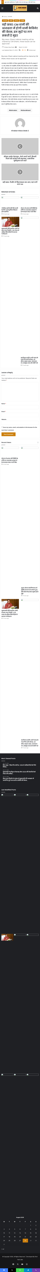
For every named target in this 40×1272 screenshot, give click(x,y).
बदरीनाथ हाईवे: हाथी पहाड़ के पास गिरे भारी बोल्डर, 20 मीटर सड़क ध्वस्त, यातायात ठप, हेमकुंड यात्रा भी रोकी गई (29, 360)
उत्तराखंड (10, 16)
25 (9, 1240)
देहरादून (16, 20)
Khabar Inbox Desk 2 (9, 47)
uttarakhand (26, 110)
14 (25, 1233)
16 (36, 1233)
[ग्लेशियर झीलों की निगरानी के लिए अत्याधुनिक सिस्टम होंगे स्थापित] (10, 201)
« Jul (2, 1249)
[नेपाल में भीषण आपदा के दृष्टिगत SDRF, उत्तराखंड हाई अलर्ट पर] (7, 1077)
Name (3, 403)
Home (5, 16)
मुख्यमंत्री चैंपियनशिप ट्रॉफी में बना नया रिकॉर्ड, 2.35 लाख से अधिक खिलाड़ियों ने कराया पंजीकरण (10, 231)
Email (3, 411)
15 (30, 1233)
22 (30, 1236)
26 (14, 1240)
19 (14, 1236)
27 (20, 1240)
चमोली (10, 20)
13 (20, 1233)
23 (36, 1236)
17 (4, 1236)
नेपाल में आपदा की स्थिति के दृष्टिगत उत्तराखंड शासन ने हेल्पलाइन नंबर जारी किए (29, 210)
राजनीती (22, 20)
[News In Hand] (20, 8)
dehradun (13, 110)
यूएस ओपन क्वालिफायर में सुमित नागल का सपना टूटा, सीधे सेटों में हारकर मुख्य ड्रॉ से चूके (29, 591)
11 (9, 1233)
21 (25, 1236)
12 (14, 1233)
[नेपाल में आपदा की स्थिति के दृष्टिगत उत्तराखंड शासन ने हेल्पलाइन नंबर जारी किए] (30, 201)
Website (3, 419)
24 (4, 1240)
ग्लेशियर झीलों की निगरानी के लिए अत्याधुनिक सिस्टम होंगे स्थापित (9, 210)
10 (4, 1233)
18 (9, 1236)
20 (20, 1236)
